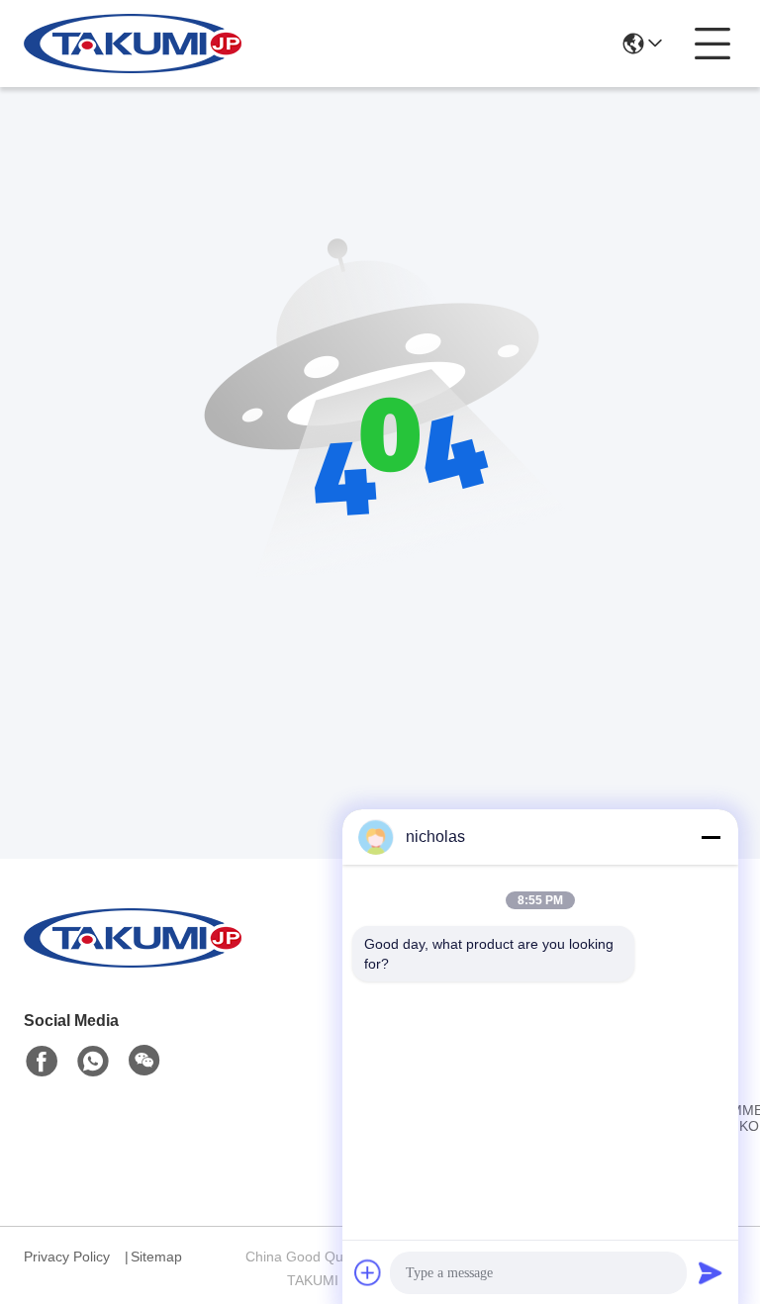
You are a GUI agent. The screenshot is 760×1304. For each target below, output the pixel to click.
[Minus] (710, 837)
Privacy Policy (67, 1256)
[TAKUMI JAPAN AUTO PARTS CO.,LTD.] (132, 43)
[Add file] (368, 1272)
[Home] (132, 962)
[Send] (710, 1272)
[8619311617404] (93, 1061)
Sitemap (156, 1256)
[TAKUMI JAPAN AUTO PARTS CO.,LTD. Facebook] (41, 1061)
